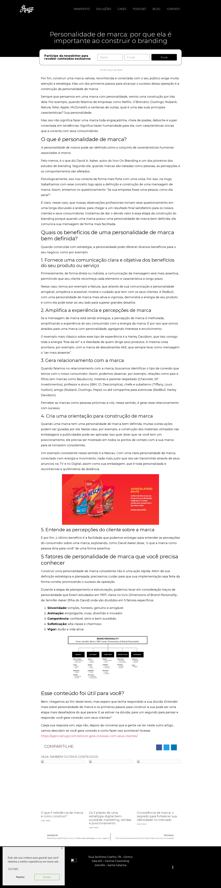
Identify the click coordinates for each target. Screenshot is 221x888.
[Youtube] (125, 875)
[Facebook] (88, 875)
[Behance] (118, 875)
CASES (122, 9)
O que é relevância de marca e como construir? (62, 814)
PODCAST (139, 9)
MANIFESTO (82, 9)
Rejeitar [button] (20, 877)
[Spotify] (132, 875)
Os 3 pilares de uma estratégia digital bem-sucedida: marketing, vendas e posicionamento (110, 818)
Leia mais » (46, 820)
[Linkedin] (103, 875)
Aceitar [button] (47, 877)
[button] (159, 747)
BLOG (156, 9)
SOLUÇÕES (103, 9)
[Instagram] (96, 875)
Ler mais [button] (13, 868)
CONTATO (173, 9)
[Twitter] (110, 875)
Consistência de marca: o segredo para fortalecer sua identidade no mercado (157, 816)
